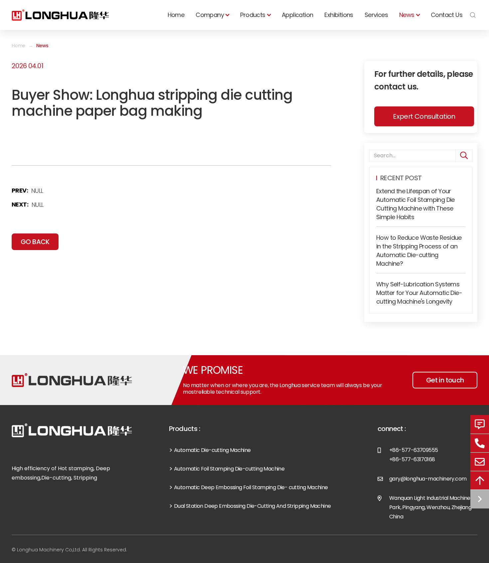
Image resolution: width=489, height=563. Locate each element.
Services (376, 15)
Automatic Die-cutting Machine (212, 450)
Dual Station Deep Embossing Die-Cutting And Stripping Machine (252, 506)
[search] (464, 156)
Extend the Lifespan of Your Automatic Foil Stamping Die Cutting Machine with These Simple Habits (415, 204)
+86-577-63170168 (412, 459)
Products (252, 15)
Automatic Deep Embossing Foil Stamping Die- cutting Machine (251, 487)
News (406, 15)
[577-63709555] (479, 443)
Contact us (446, 15)
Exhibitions (338, 15)
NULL (37, 191)
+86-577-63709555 (413, 450)
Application (297, 15)
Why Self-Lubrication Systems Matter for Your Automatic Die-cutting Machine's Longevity (419, 293)
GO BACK (35, 241)
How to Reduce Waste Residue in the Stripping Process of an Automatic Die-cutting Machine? (419, 250)
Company (210, 15)
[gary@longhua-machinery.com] (479, 461)
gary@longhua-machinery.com (427, 479)
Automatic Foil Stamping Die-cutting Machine (229, 469)
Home (176, 15)
